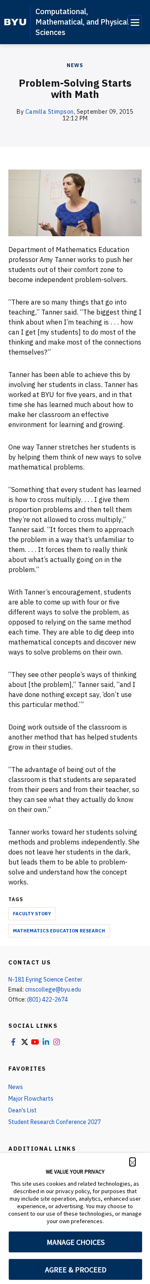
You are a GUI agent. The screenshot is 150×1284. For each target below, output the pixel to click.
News (75, 65)
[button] (132, 1162)
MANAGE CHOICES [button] (76, 1242)
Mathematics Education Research (59, 931)
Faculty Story (32, 914)
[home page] (15, 22)
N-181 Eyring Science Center (45, 979)
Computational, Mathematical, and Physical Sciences (82, 22)
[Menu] (135, 22)
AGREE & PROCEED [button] (75, 1269)
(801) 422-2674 (47, 999)
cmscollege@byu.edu (53, 989)
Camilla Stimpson (49, 111)
